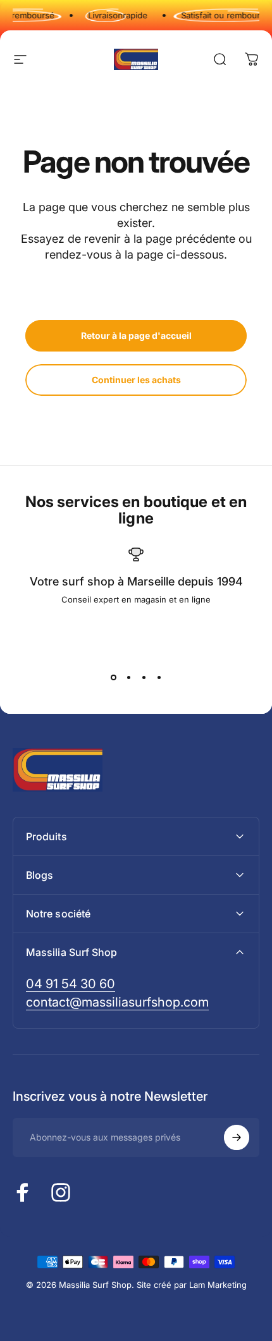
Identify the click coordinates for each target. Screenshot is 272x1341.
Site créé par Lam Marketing (192, 1285)
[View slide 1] (113, 677)
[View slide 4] (158, 677)
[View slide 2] (128, 677)
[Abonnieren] (236, 1137)
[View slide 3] (143, 677)
